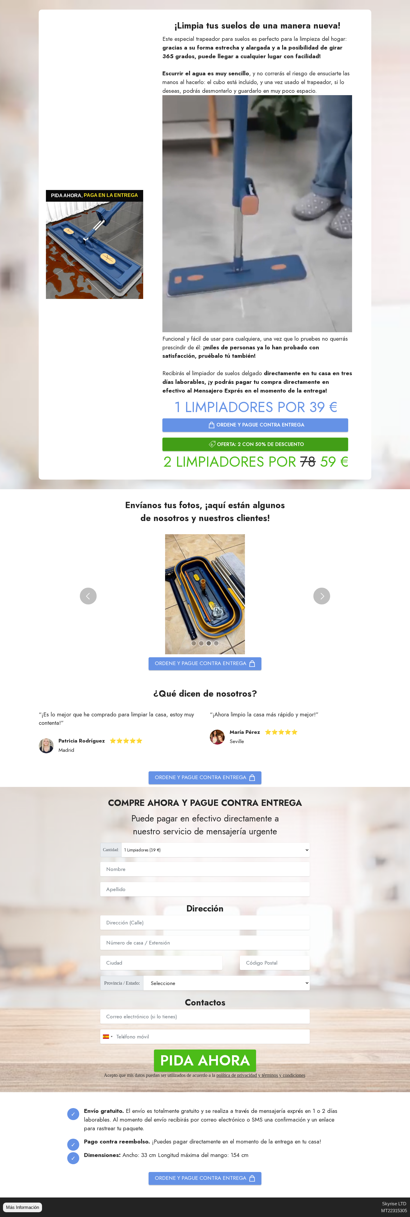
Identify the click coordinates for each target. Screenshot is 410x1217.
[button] (88, 596)
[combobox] (107, 1037)
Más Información (22, 1207)
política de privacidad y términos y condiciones (260, 1075)
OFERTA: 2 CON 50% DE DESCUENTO (260, 444)
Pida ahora (205, 1060)
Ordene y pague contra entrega (260, 424)
